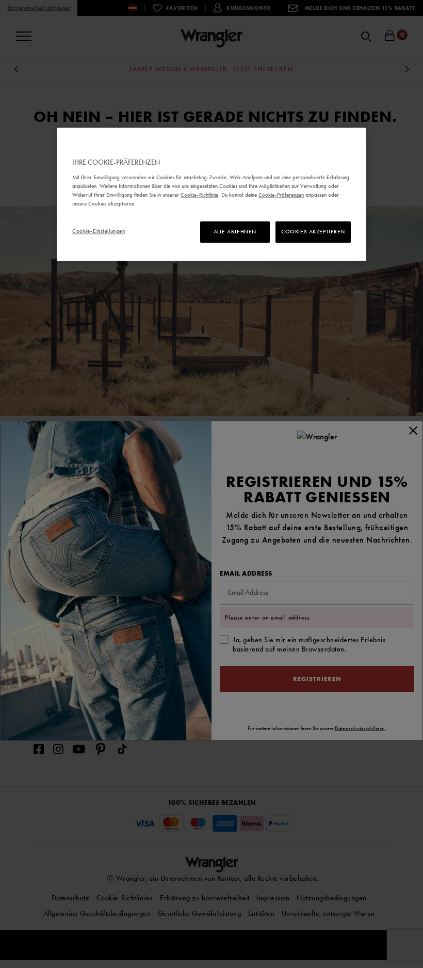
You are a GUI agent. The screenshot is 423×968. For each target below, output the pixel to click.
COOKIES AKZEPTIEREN (313, 231)
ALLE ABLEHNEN (235, 231)
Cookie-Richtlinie (199, 194)
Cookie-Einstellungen (98, 231)
